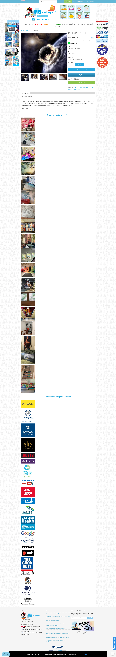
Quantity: (70, 62)
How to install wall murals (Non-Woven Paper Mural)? (57, 637)
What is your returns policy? (52, 630)
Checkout (92, 1)
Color (69, 51)
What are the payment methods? (53, 620)
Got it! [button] (85, 654)
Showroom (89, 24)
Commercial (81, 24)
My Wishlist (81, 1)
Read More (66, 115)
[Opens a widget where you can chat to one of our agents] (6, 654)
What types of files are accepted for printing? (55, 628)
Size (69, 46)
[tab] (25, 93)
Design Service (68, 24)
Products (26, 30)
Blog (74, 24)
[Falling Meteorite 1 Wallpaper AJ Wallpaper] (25, 77)
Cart (87, 1)
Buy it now (81, 75)
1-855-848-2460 (42, 20)
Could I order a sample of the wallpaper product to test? (58, 623)
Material (70, 57)
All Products (76, 87)
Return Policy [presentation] (25, 93)
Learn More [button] (72, 654)
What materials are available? (52, 613)
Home (25, 24)
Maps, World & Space (85, 87)
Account (74, 1)
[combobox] (48, 1)
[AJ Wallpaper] (40, 12)
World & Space (76, 89)
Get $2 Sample (68, 1)
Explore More (68, 396)
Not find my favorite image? (52, 625)
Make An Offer (81, 82)
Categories (31, 24)
